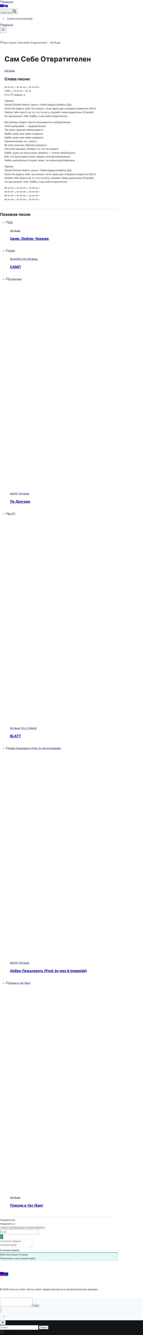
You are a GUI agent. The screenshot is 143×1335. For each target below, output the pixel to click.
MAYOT (14, 493)
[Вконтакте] (6, 6)
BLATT (15, 736)
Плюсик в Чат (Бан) (26, 1205)
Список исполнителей (19, 18)
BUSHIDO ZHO (18, 259)
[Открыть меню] (3, 30)
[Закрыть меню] (1, 1310)
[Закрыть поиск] (3, 1322)
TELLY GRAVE (29, 728)
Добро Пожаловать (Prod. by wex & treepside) (48, 971)
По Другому (20, 501)
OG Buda (9, 70)
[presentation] (62, 222)
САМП (15, 267)
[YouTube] (2, 6)
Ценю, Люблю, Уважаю (29, 239)
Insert (36, 1306)
